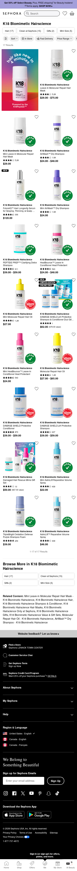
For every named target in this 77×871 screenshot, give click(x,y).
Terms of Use (25, 832)
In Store (28, 38)
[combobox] (42, 13)
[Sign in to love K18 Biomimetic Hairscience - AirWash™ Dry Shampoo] (73, 117)
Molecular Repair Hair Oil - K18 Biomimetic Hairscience (38, 616)
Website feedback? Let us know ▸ (38, 633)
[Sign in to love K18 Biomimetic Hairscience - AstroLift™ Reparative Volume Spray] (73, 497)
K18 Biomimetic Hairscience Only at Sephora (32, 609)
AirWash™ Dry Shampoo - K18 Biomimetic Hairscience (37, 620)
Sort (13, 38)
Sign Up (56, 781)
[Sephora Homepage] (12, 13)
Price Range (63, 38)
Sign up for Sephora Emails (19, 773)
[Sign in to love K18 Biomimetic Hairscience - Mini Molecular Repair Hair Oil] (36, 280)
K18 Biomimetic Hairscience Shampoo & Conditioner (32, 603)
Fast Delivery (46, 38)
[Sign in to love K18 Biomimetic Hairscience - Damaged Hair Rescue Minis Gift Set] (36, 443)
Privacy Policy (9, 832)
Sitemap (54, 832)
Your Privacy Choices (13, 836)
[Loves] (64, 13)
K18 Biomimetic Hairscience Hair (54, 600)
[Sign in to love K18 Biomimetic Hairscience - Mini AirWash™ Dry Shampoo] (73, 171)
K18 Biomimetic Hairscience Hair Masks (35, 605)
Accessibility (41, 832)
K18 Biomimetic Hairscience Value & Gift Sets (35, 615)
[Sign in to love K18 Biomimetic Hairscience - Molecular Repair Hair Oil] (73, 334)
